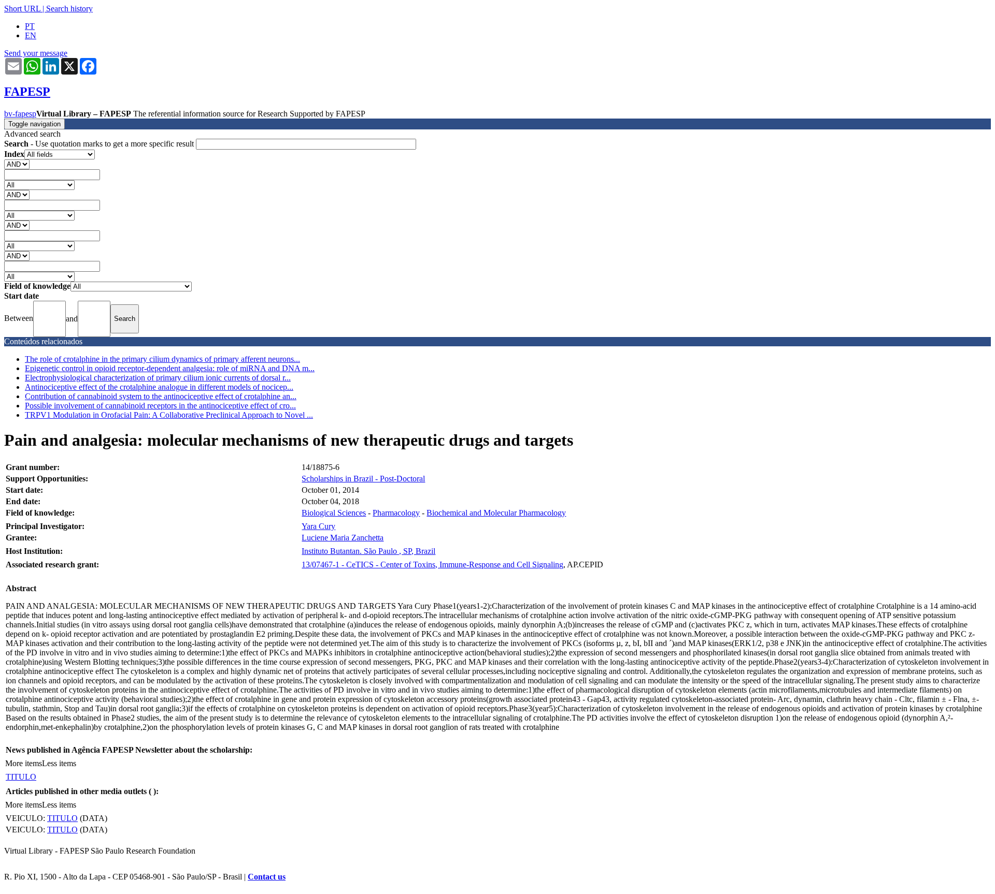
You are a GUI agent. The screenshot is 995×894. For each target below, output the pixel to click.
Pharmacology (396, 512)
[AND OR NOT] (17, 163)
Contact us (267, 876)
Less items (59, 763)
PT (30, 26)
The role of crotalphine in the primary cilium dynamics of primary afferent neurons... (162, 359)
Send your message (35, 53)
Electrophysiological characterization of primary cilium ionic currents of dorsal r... (158, 377)
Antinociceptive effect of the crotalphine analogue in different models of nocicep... (159, 387)
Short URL (22, 8)
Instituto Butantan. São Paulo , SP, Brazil (368, 551)
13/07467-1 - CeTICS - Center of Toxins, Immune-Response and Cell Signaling (432, 564)
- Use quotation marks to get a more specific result (100, 143)
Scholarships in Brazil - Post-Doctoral (363, 478)
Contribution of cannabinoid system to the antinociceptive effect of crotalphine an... (160, 396)
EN (30, 35)
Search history (69, 8)
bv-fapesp (20, 113)
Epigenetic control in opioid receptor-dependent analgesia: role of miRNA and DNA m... (170, 368)
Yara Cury (318, 526)
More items (23, 763)
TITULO (21, 776)
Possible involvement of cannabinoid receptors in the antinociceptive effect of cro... (160, 405)
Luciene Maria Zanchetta (342, 537)
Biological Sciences (334, 512)
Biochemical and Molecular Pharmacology (496, 512)
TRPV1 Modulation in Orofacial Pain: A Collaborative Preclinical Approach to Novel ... (169, 415)
